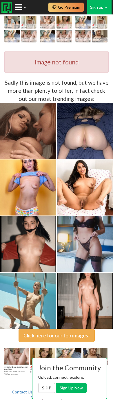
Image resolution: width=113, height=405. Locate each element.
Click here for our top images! (56, 335)
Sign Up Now (71, 387)
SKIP (46, 387)
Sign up (97, 7)
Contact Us (22, 391)
